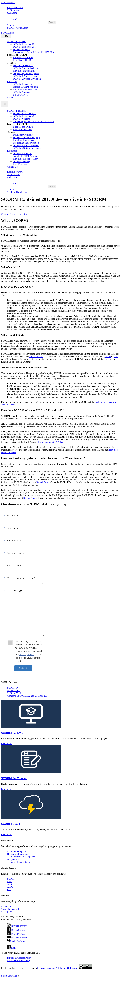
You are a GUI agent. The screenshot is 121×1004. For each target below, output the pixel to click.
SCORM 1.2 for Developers (26, 76)
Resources (12, 81)
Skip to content (8, 2)
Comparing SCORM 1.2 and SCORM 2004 (33, 52)
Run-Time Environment (24, 70)
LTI (9, 889)
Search (14, 19)
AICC (10, 887)
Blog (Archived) (20, 94)
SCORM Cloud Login (17, 27)
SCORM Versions (21, 49)
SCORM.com (13, 10)
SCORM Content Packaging (26, 68)
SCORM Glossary (21, 92)
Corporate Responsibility (18, 960)
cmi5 (116, 356)
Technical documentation (18, 862)
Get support (6, 911)
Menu (7, 36)
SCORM (11, 879)
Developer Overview (23, 65)
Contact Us (12, 97)
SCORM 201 (13, 690)
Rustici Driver (43, 482)
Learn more (6, 743)
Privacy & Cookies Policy (19, 958)
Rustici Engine (30, 498)
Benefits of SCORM (22, 60)
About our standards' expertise (21, 856)
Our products (13, 859)
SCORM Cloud (10, 823)
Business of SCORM (23, 57)
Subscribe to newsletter (12, 909)
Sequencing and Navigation (26, 73)
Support (10, 25)
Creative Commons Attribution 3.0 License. (57, 968)
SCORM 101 (13, 688)
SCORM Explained (16, 41)
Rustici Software (15, 7)
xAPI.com (12, 13)
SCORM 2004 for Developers (27, 78)
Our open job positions (17, 854)
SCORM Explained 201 (24, 47)
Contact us (6, 906)
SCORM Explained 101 (24, 44)
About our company (16, 851)
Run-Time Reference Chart (25, 89)
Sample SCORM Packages (25, 86)
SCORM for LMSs (12, 732)
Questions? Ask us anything (14, 214)
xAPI (108, 356)
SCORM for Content (14, 778)
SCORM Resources (22, 84)
